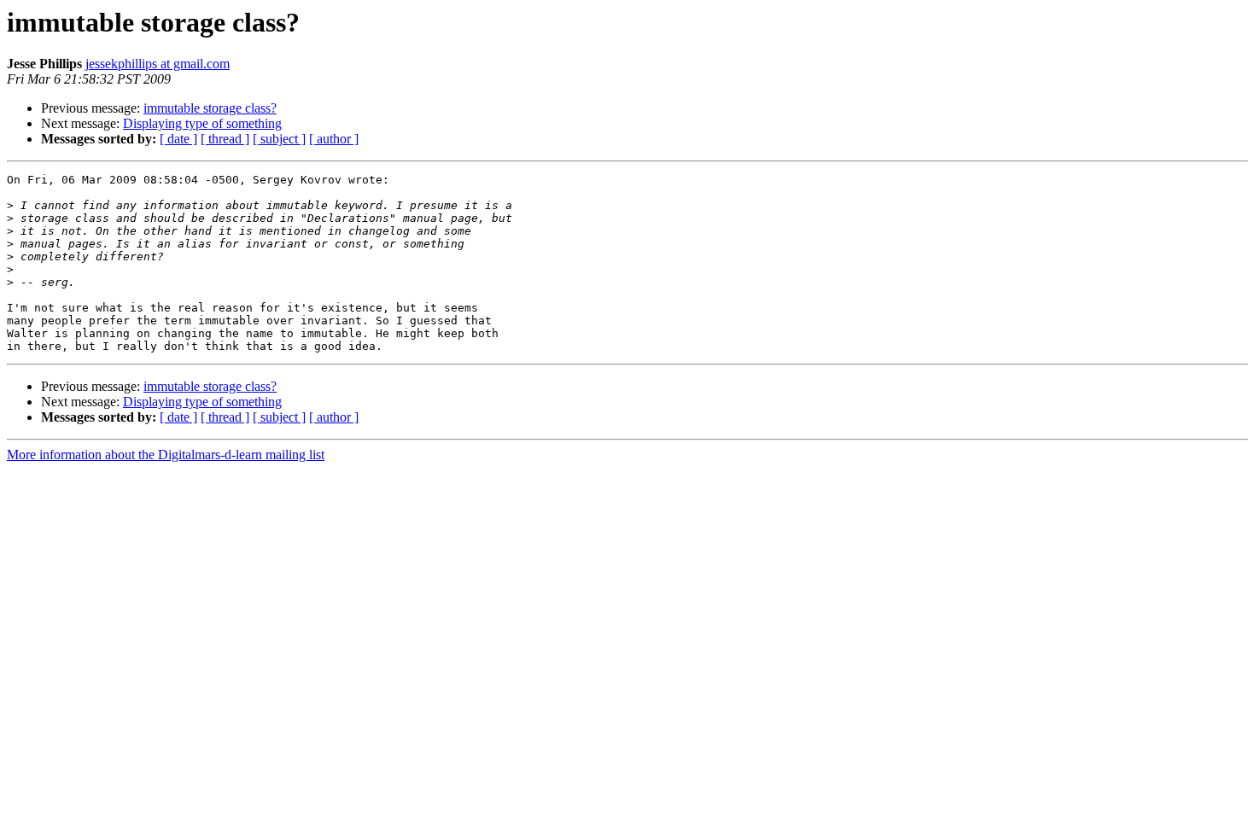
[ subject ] (279, 138)
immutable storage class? (210, 108)
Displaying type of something (202, 123)
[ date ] (178, 138)
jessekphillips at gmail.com (157, 63)
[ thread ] (225, 138)
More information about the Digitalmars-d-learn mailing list (165, 454)
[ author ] (334, 138)
